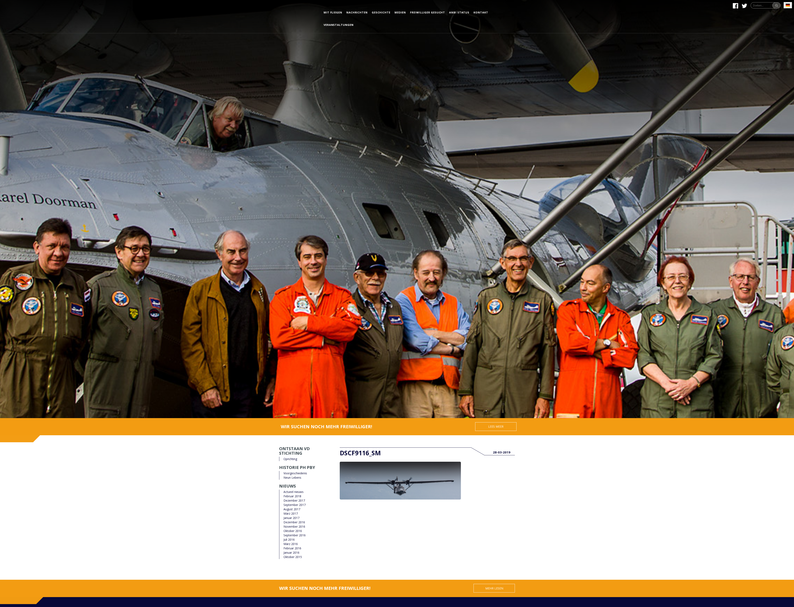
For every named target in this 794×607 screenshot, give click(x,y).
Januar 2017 (291, 518)
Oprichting (290, 459)
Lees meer (495, 426)
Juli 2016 (289, 539)
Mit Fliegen (333, 12)
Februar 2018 (292, 496)
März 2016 (290, 544)
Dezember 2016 (294, 522)
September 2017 (294, 505)
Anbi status (459, 12)
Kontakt (481, 12)
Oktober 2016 (292, 531)
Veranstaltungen (339, 25)
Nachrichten (357, 12)
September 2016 (294, 535)
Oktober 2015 (292, 557)
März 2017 (290, 513)
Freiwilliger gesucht (427, 12)
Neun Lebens (292, 477)
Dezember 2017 (294, 500)
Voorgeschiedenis (295, 473)
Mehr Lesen (494, 588)
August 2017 (291, 509)
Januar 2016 (291, 553)
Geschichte (381, 12)
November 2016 (294, 526)
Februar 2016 (292, 548)
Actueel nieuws (293, 492)
